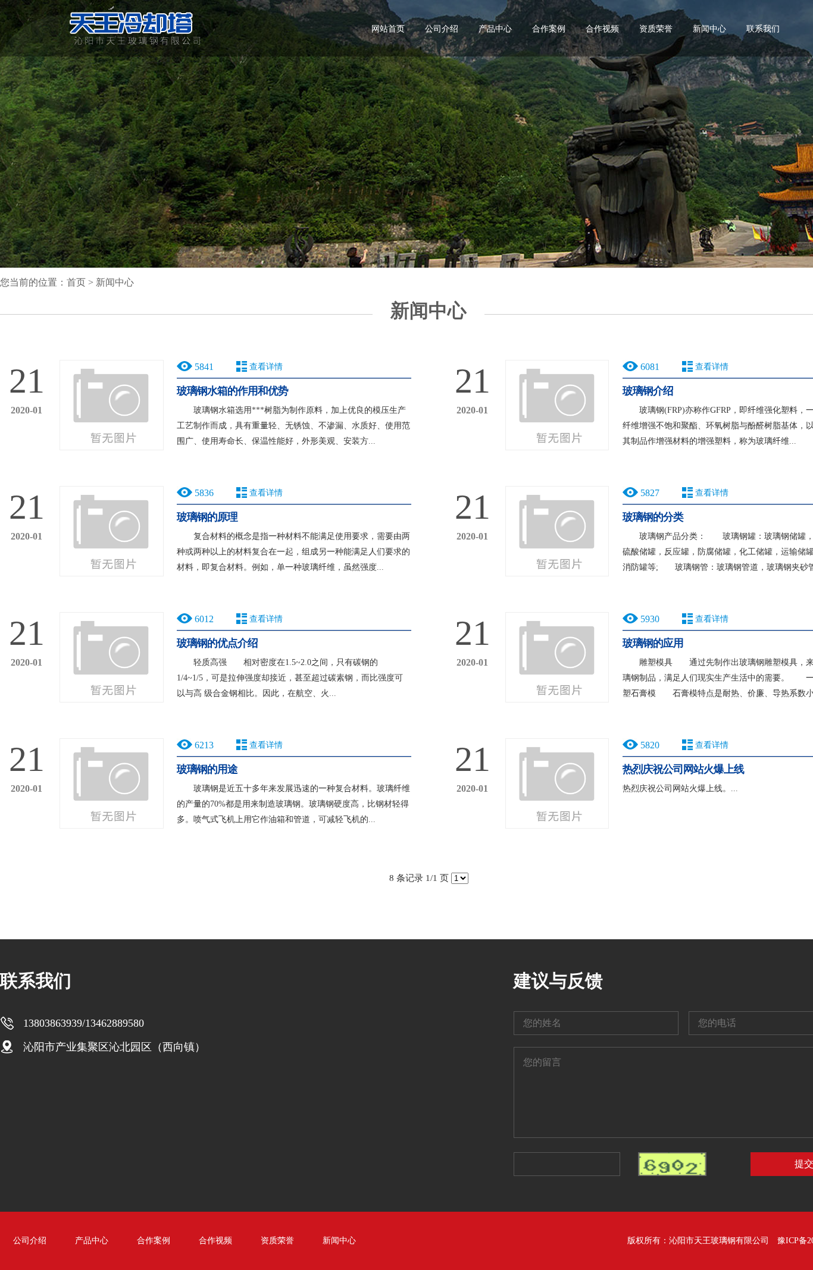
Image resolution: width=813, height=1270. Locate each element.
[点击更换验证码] (672, 1164)
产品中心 (495, 28)
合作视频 (602, 28)
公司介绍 (441, 28)
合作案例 (548, 28)
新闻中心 (709, 28)
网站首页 (388, 28)
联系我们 (763, 28)
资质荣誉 (656, 28)
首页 (76, 282)
